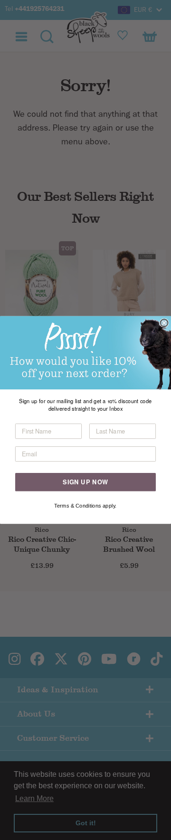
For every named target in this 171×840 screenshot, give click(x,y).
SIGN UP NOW (85, 482)
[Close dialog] (164, 323)
